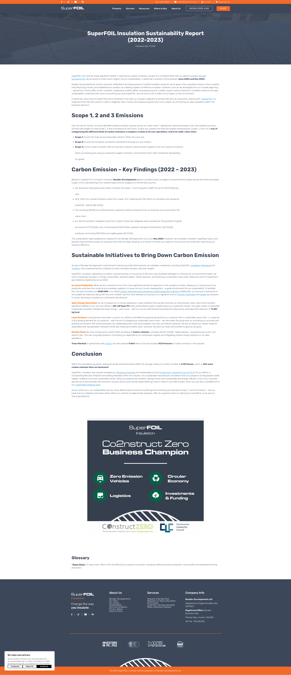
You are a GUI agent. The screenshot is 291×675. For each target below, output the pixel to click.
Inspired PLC (207, 99)
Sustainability (115, 605)
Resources (144, 8)
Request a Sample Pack (158, 599)
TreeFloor (76, 268)
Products (116, 8)
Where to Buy (160, 8)
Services (130, 8)
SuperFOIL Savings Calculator (161, 605)
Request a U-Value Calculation (161, 601)
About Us (176, 8)
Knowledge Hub (199, 8)
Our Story (113, 601)
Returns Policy (116, 611)
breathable (190, 294)
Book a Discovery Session (159, 607)
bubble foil (205, 294)
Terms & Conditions (118, 607)
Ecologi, (108, 343)
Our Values (114, 603)
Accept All (44, 666)
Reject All (29, 666)
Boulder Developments (119, 599)
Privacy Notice (116, 609)
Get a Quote (152, 603)
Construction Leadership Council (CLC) (177, 372)
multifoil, (181, 294)
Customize (15, 666)
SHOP (223, 8)
